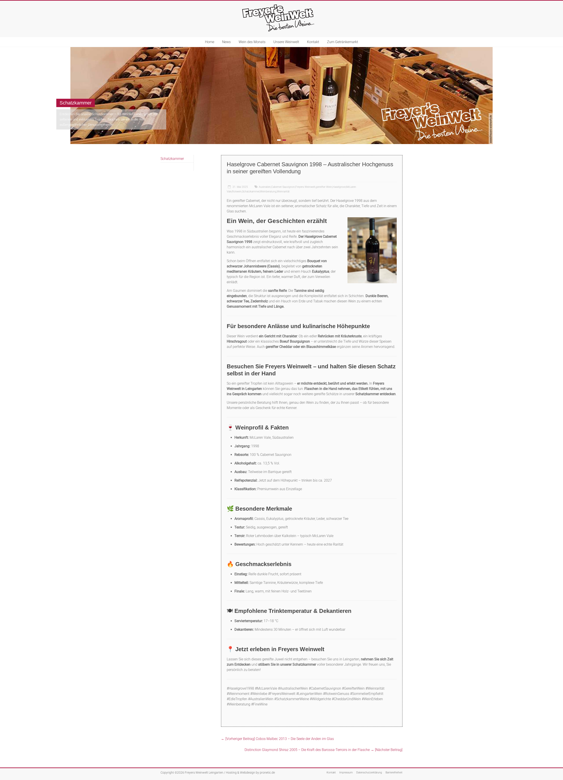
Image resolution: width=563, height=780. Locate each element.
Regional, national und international (466, 102)
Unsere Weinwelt (286, 42)
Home (209, 42)
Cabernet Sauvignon (283, 186)
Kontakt (313, 42)
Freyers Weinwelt (305, 186)
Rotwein (237, 191)
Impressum (346, 772)
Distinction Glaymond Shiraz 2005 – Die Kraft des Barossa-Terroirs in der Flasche (323, 749)
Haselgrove (339, 186)
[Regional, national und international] (281, 49)
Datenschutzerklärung (369, 772)
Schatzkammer (251, 191)
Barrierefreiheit (394, 772)
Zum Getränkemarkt (342, 42)
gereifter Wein (324, 186)
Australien (265, 186)
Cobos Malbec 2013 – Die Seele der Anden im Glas (277, 738)
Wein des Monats (252, 42)
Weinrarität (283, 191)
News (226, 42)
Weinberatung (268, 191)
